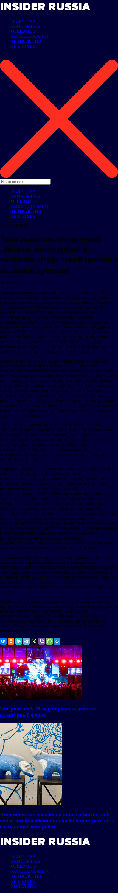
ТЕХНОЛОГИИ (26, 41)
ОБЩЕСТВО (23, 31)
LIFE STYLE (23, 46)
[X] (34, 641)
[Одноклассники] (11, 641)
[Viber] (41, 641)
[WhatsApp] (49, 641)
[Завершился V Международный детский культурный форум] (41, 698)
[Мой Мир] (57, 641)
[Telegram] (26, 641)
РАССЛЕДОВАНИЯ (30, 36)
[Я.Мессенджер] (18, 641)
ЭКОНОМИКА (25, 26)
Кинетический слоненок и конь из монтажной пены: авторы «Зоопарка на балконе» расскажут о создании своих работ (58, 821)
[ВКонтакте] (3, 641)
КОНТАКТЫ (23, 886)
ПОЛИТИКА (23, 21)
